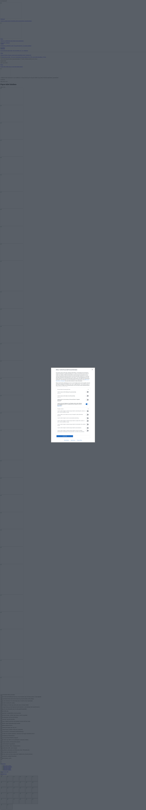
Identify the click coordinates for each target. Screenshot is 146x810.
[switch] (87, 392)
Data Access (73, 440)
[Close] (93, 370)
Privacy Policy (79, 440)
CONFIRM (65, 436)
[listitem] (73, 389)
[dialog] (73, 405)
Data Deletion (66, 440)
